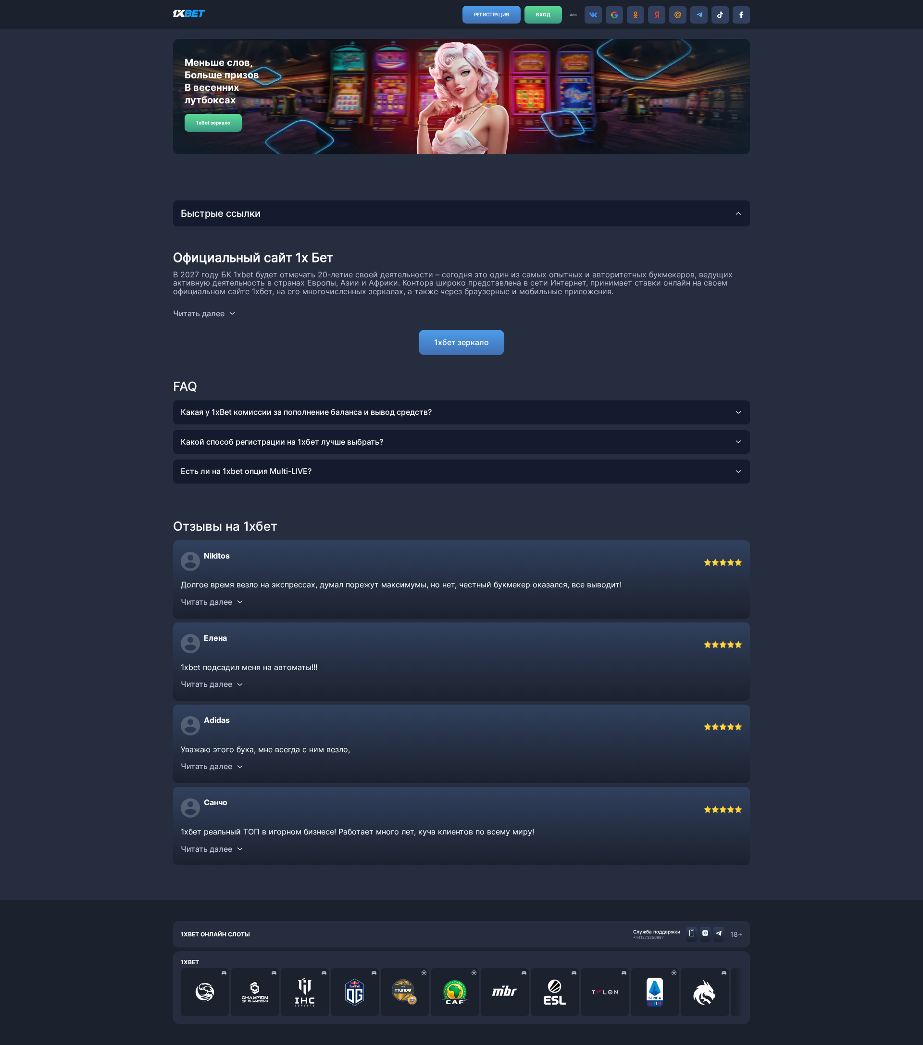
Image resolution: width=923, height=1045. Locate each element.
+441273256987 (648, 937)
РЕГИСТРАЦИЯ (491, 14)
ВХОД (543, 14)
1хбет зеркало (461, 342)
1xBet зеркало (213, 122)
